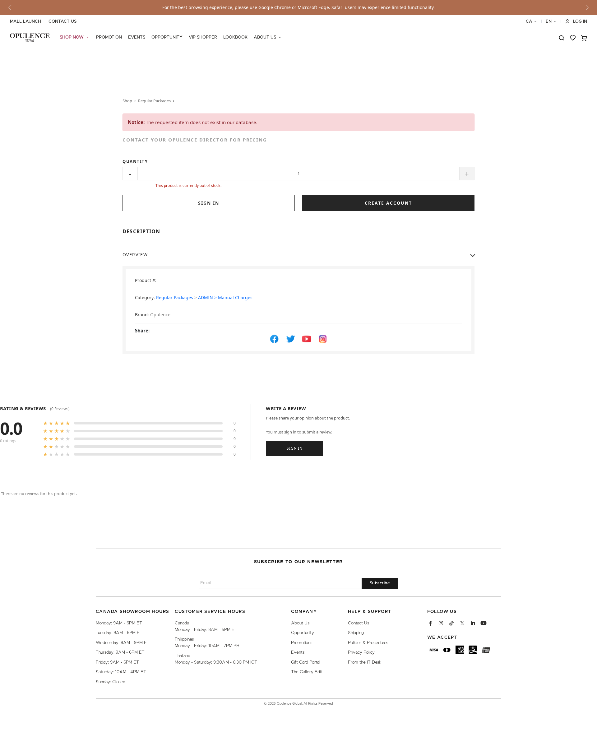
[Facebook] (430, 623)
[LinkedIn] (473, 623)
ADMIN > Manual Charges (225, 297)
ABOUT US (265, 37)
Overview (135, 254)
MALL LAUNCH (25, 21)
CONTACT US (62, 21)
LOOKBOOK (235, 37)
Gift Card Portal (305, 662)
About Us (300, 623)
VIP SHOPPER (203, 37)
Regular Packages (154, 101)
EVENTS (136, 37)
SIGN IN (208, 203)
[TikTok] (451, 623)
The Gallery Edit (306, 672)
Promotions (301, 643)
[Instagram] (441, 623)
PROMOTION (109, 37)
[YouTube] (483, 623)
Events (297, 652)
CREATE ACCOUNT (388, 203)
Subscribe (380, 583)
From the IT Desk (364, 662)
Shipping (356, 633)
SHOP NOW (72, 37)
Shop (127, 101)
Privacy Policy (361, 652)
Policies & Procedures (368, 643)
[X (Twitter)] (462, 623)
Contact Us (358, 623)
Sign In (294, 448)
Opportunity (302, 633)
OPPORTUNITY (167, 37)
